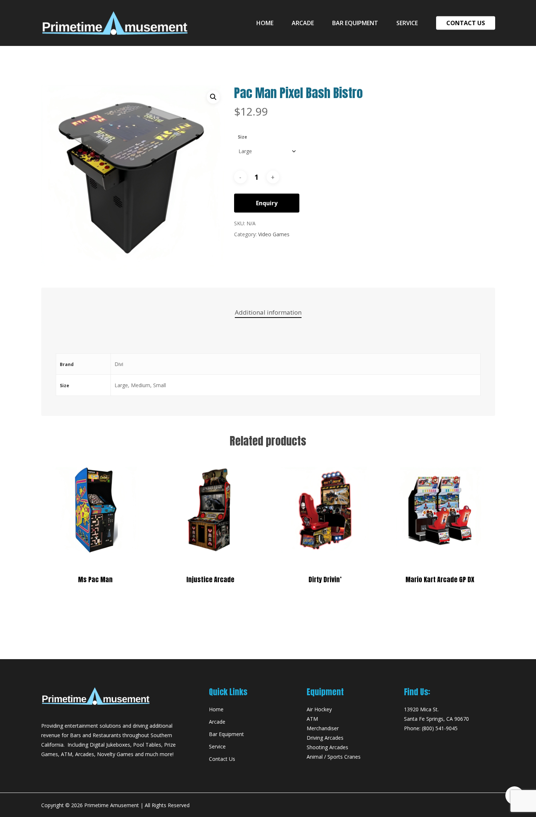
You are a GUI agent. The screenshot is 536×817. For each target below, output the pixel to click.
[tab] (268, 312)
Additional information (268, 312)
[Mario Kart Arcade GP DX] (439, 510)
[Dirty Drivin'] (325, 510)
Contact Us (222, 758)
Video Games (274, 234)
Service (217, 746)
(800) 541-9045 (440, 728)
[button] (213, 97)
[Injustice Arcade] (210, 510)
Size (242, 137)
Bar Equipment (226, 734)
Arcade (217, 721)
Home (216, 709)
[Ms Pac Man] (95, 510)
